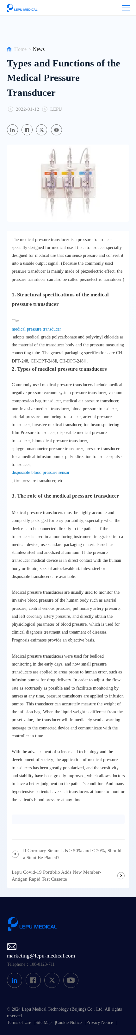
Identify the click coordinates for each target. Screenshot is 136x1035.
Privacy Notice (99, 1022)
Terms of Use (19, 1022)
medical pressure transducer (36, 329)
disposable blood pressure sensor (41, 472)
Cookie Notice (69, 1022)
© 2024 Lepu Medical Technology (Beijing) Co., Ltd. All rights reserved (64, 1012)
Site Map (43, 1022)
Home (20, 49)
